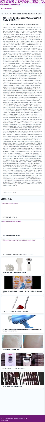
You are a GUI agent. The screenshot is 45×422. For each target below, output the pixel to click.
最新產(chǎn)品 (6, 199)
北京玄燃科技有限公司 (6, 8)
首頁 (2, 13)
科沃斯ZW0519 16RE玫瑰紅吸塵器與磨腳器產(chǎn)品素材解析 (15, 311)
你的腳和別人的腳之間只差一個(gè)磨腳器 (11, 349)
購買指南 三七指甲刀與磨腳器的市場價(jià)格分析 (12, 386)
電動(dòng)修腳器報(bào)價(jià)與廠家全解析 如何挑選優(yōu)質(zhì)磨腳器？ (18, 254)
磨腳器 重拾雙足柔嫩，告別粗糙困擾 (10, 217)
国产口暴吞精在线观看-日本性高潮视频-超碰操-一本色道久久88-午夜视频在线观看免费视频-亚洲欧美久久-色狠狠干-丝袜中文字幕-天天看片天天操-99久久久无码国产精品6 (22, 2)
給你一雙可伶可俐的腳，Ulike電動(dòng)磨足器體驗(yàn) (14, 368)
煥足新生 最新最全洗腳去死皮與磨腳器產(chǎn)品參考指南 (14, 272)
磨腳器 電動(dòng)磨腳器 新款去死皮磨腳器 (11, 235)
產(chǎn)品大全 (8, 13)
